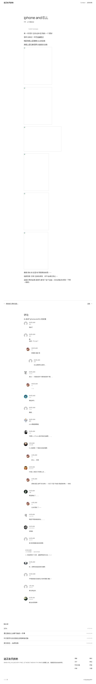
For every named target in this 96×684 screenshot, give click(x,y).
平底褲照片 (40, 37)
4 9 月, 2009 (34, 455)
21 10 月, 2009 (32, 573)
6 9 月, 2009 (32, 538)
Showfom (31, 468)
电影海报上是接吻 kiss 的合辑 (34, 41)
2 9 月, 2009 (32, 466)
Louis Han (31, 516)
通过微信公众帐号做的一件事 (14, 633)
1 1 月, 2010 (31, 585)
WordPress (87, 679)
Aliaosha (31, 599)
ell (27, 22)
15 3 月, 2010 (32, 597)
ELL (32, 349)
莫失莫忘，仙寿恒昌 (11, 643)
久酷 (30, 492)
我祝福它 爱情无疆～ (12, 303)
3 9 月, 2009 (32, 526)
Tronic (30, 409)
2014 (5, 628)
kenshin (31, 540)
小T (30, 563)
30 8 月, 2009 (32, 322)
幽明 (30, 421)
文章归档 (89, 3)
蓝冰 (30, 324)
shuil (30, 397)
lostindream (32, 528)
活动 (50, 280)
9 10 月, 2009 (32, 561)
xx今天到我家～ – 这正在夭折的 (32, 551)
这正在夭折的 (8, 2)
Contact (82, 3)
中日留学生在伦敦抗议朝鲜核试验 (16, 638)
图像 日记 (32, 22)
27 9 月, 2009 (28, 550)
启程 (88, 303)
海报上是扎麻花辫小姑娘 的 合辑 (35, 44)
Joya (30, 433)
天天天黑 (31, 445)
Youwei (30, 373)
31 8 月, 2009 (32, 431)
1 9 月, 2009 (31, 443)
